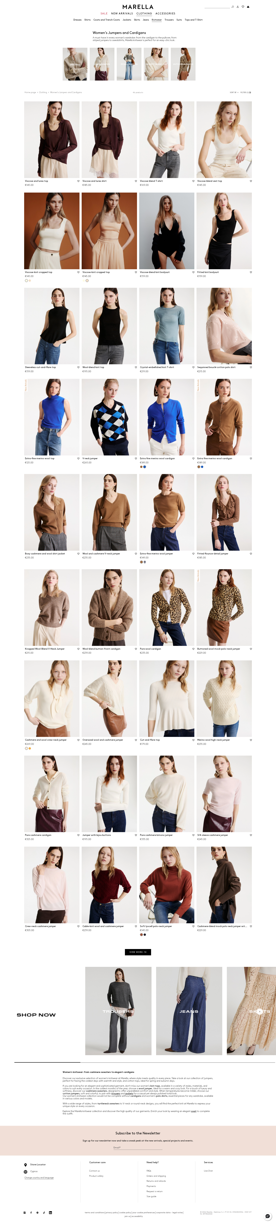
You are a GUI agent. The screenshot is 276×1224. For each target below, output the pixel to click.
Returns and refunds (156, 1181)
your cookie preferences (143, 1213)
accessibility (137, 1216)
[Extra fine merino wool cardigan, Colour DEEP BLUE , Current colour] (144, 467)
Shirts (87, 20)
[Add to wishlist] (78, 182)
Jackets (127, 20)
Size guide (151, 1196)
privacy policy (112, 1213)
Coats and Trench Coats (106, 20)
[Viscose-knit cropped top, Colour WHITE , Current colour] (26, 280)
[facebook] (31, 1212)
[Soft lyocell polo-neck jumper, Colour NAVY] (145, 934)
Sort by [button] (233, 92)
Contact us (94, 1171)
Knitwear (157, 20)
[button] (246, 92)
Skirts (137, 20)
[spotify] (37, 1212)
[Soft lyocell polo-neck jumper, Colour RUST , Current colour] (141, 934)
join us (127, 1216)
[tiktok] (44, 1212)
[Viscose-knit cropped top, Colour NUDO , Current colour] (87, 280)
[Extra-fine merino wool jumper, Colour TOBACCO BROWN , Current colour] (141, 562)
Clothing (43, 92)
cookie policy (125, 1213)
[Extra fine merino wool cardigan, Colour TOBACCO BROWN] (141, 467)
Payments (151, 1186)
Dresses (77, 20)
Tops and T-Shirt (194, 20)
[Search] (232, 6)
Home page (30, 92)
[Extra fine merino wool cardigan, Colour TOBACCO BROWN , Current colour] (199, 467)
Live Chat (208, 1171)
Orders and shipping (156, 1176)
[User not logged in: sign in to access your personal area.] (237, 6)
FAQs (149, 1171)
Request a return (155, 1191)
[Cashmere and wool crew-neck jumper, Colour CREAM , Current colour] (26, 748)
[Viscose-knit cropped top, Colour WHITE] (84, 280)
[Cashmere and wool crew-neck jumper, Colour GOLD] (30, 748)
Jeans (146, 20)
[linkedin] (50, 1212)
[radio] (75, 64)
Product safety (96, 1176)
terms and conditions (95, 1213)
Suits (179, 20)
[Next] (259, 1011)
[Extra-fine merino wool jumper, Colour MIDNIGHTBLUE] (145, 562)
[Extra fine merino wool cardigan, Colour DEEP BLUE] (202, 467)
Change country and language (39, 1178)
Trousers (169, 20)
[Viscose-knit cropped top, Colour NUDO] (30, 280)
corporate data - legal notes (169, 1213)
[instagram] (24, 1212)
